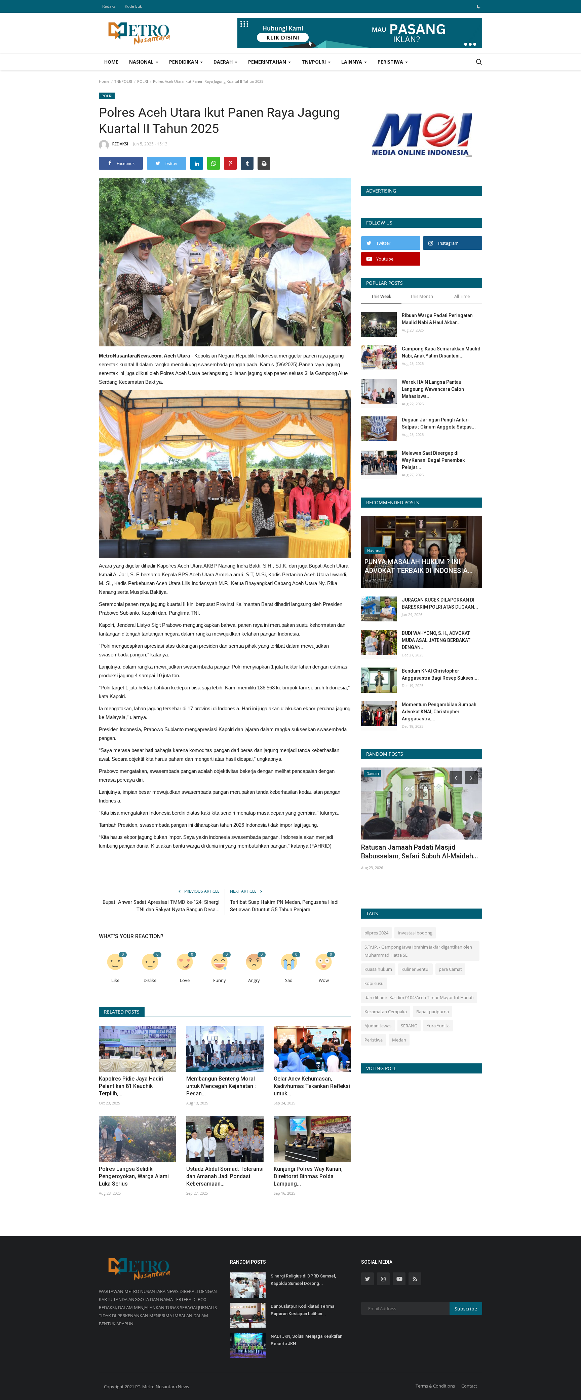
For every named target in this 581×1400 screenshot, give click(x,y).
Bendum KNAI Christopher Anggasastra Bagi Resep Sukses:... (440, 674)
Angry (254, 980)
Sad (289, 980)
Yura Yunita (438, 1026)
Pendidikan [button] (184, 62)
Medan (399, 1040)
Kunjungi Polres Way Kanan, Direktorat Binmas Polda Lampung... (308, 1176)
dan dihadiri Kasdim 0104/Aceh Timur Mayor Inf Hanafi (419, 997)
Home (111, 62)
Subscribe (466, 1308)
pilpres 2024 (376, 933)
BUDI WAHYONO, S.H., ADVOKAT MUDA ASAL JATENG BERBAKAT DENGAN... (436, 640)
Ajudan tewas (377, 1026)
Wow (324, 980)
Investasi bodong (415, 933)
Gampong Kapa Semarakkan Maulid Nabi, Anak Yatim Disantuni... (441, 352)
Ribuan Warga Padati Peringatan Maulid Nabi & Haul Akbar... (437, 319)
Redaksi (109, 6)
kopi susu (374, 983)
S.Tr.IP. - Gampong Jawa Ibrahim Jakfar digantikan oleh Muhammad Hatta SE (418, 951)
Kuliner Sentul (415, 969)
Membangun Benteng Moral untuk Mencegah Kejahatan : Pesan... (221, 1086)
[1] (478, 6)
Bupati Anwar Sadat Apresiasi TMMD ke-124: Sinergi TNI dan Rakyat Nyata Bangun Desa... (161, 906)
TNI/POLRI (123, 81)
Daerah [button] (224, 62)
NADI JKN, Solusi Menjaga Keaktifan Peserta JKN (306, 1340)
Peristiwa (373, 1040)
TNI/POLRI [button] (314, 62)
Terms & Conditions (435, 1386)
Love (185, 980)
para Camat (450, 969)
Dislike (150, 980)
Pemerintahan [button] (267, 62)
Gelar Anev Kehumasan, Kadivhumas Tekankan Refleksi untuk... (312, 1086)
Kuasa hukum (378, 969)
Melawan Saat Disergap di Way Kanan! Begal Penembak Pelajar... (433, 460)
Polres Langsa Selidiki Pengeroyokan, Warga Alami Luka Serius (134, 1176)
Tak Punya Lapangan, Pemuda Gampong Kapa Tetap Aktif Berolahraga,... (406, 856)
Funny (219, 980)
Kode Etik (133, 6)
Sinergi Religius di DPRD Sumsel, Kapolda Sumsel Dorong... (303, 1279)
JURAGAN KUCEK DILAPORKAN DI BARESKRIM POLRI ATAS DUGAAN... (440, 603)
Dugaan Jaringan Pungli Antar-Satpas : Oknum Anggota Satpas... (439, 423)
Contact (469, 1386)
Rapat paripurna (432, 1012)
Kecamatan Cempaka (385, 1012)
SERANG (409, 1026)
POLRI (142, 81)
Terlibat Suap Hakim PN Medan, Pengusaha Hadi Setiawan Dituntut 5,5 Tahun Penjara (284, 906)
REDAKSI (120, 144)
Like (115, 980)
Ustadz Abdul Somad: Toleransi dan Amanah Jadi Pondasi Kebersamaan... (225, 1176)
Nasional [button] (142, 62)
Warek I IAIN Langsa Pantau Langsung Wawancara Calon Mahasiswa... (433, 389)
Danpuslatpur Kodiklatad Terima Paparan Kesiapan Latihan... (302, 1310)
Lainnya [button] (352, 62)
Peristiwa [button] (391, 62)
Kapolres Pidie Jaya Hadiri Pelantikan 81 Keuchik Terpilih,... (131, 1086)
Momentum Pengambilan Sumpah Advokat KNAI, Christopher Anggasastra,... (439, 711)
